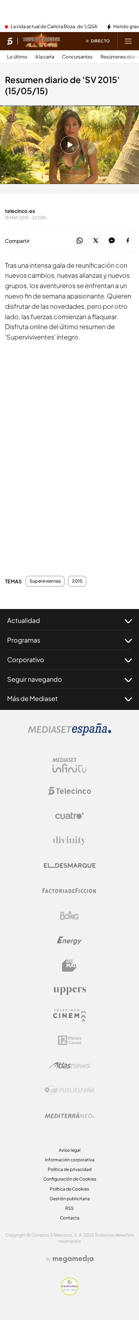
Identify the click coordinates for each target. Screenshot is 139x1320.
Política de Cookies (69, 1189)
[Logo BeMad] (69, 965)
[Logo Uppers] (69, 990)
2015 (77, 581)
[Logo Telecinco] (69, 791)
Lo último (17, 57)
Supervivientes (45, 581)
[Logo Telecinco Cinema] (69, 1015)
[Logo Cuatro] (69, 816)
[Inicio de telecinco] (9, 41)
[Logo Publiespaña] (69, 1090)
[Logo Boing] (69, 916)
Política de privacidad (70, 1169)
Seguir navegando (34, 679)
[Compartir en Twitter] (95, 240)
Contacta (69, 1218)
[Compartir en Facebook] (128, 240)
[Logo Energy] (69, 941)
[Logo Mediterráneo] (69, 1115)
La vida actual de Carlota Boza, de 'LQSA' (54, 27)
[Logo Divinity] (69, 841)
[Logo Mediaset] (69, 733)
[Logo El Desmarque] (70, 865)
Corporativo (25, 659)
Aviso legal (70, 1150)
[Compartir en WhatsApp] (79, 240)
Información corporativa (69, 1159)
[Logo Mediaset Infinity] (69, 766)
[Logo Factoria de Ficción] (69, 891)
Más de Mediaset (32, 698)
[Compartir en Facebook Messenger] (111, 240)
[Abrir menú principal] (128, 41)
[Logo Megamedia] (73, 1259)
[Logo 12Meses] (70, 1040)
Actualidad (23, 620)
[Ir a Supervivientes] (41, 41)
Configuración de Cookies (69, 1179)
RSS (69, 1208)
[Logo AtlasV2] (70, 1065)
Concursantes (77, 57)
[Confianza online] (69, 1293)
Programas (23, 640)
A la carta (44, 57)
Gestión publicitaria (70, 1198)
